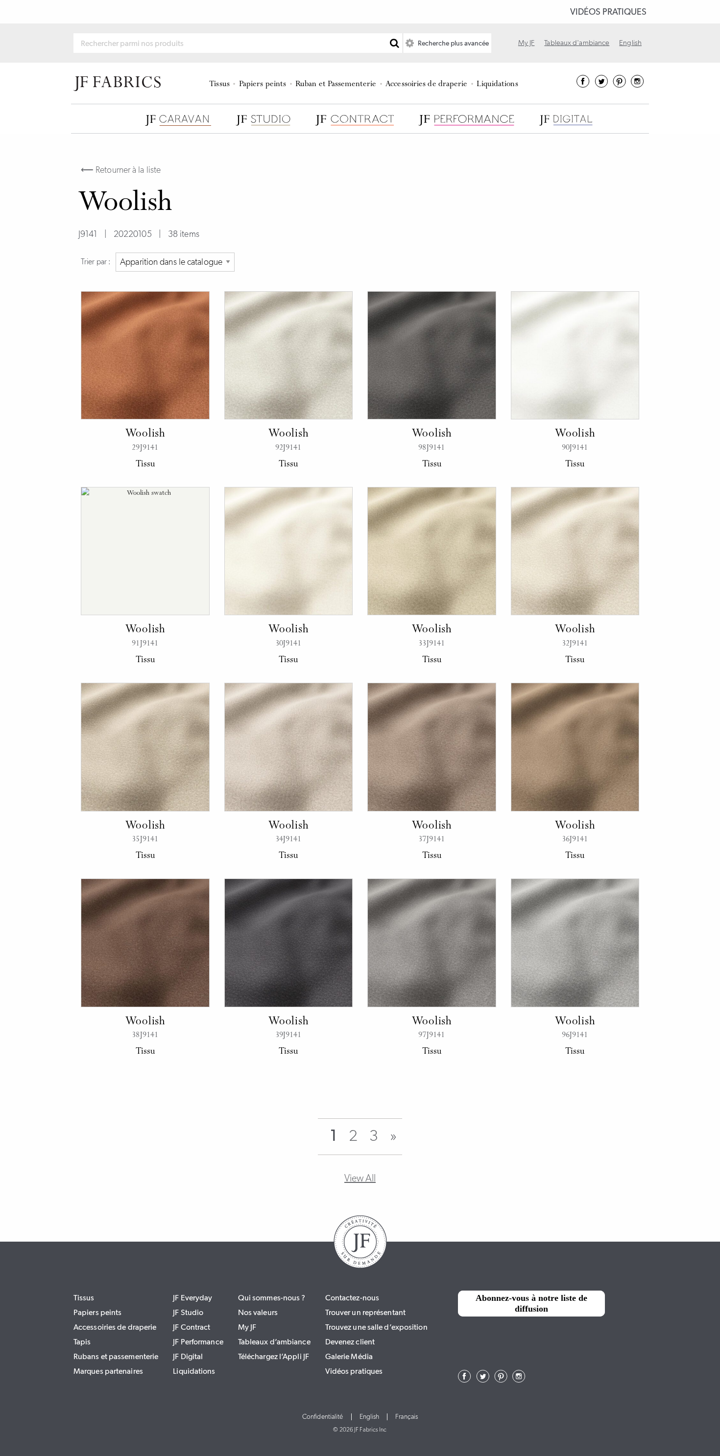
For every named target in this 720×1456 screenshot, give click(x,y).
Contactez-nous (352, 1297)
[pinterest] (619, 84)
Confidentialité (322, 1416)
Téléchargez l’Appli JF (273, 1356)
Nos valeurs (258, 1312)
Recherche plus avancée (452, 43)
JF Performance (198, 1341)
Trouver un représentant (365, 1312)
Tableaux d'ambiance (576, 42)
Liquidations (497, 84)
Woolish (145, 434)
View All (360, 1178)
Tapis (82, 1341)
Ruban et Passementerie (335, 84)
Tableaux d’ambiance (274, 1341)
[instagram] (637, 84)
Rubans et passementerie (115, 1356)
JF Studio (188, 1312)
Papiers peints (262, 84)
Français (406, 1416)
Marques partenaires (108, 1371)
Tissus (219, 84)
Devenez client (350, 1341)
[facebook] (583, 84)
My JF (526, 42)
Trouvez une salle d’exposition (376, 1327)
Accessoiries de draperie (426, 84)
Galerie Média (349, 1356)
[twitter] (601, 84)
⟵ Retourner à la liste (121, 169)
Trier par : (96, 261)
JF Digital (188, 1356)
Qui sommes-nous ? (272, 1297)
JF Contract (191, 1327)
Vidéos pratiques (608, 11)
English (630, 42)
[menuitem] (221, 83)
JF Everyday (192, 1297)
